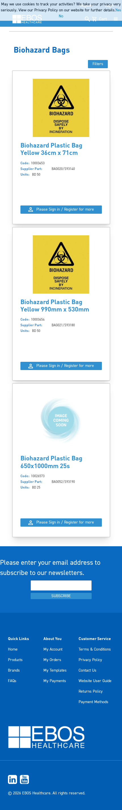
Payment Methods (93, 702)
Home (13, 649)
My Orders (52, 659)
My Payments (54, 681)
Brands (14, 670)
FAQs (12, 681)
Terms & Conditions (95, 649)
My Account (52, 649)
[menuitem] (61, 779)
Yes (118, 10)
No (61, 16)
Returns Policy (91, 691)
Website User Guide (95, 681)
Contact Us (87, 670)
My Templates (55, 670)
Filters (97, 64)
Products (15, 659)
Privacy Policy (90, 659)
